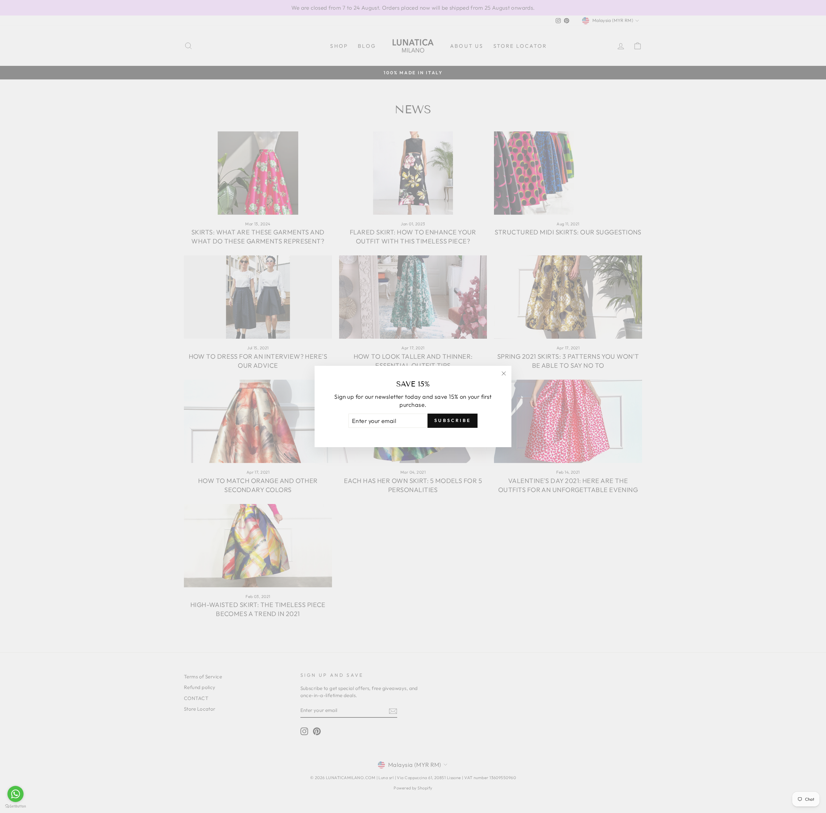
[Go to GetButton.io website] (15, 806)
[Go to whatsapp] (15, 794)
